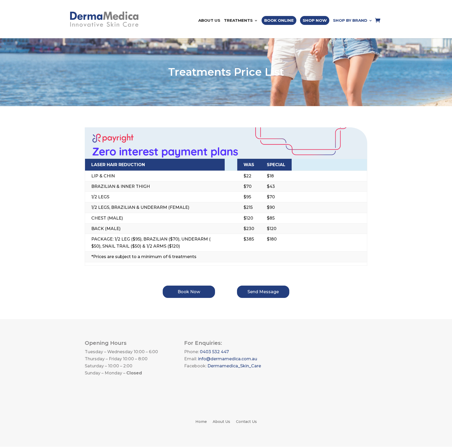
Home (201, 422)
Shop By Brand (350, 21)
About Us (209, 21)
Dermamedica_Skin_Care (234, 365)
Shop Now (315, 20)
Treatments (238, 21)
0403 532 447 (214, 351)
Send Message (263, 291)
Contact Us (246, 422)
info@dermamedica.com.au (227, 358)
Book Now (189, 291)
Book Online (279, 20)
